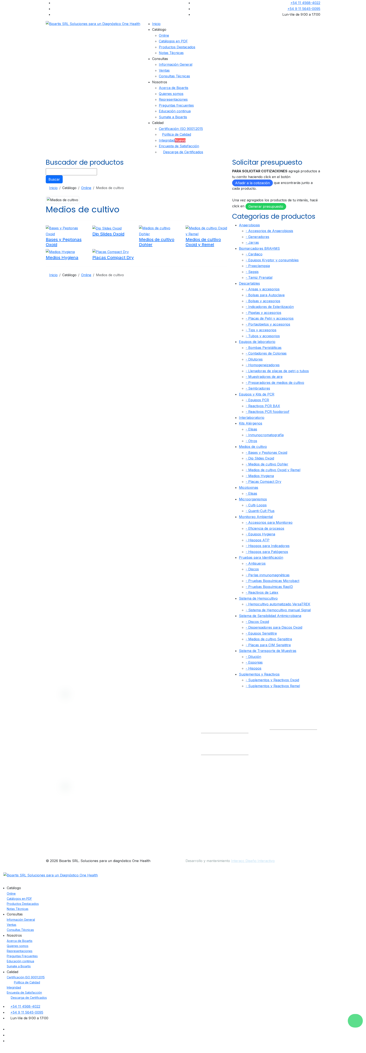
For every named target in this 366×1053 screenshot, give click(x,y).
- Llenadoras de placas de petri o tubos (277, 371)
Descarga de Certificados (183, 152)
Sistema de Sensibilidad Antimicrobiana (270, 616)
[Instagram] (54, 14)
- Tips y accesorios (261, 330)
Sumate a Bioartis (173, 117)
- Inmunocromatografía (265, 435)
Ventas (164, 70)
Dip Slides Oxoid (108, 234)
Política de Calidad (176, 134)
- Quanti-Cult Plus (260, 511)
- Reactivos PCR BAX (263, 406)
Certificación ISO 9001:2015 (181, 129)
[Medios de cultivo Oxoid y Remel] (206, 231)
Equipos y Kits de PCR (256, 394)
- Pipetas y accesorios (263, 313)
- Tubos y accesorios (263, 336)
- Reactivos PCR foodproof (267, 412)
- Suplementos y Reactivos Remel (273, 686)
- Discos (252, 569)
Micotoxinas (248, 487)
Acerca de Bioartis (173, 88)
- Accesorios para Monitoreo (269, 522)
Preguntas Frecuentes (22, 956)
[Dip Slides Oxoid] (107, 228)
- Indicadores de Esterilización (270, 307)
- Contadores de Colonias (266, 353)
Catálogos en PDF (173, 41)
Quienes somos (171, 94)
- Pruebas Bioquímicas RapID (269, 587)
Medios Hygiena (62, 257)
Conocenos (164, 728)
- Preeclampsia (258, 266)
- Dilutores (254, 359)
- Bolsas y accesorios (263, 301)
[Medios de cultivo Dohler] (159, 231)
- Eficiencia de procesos (265, 528)
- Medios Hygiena (260, 476)
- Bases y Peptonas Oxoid (266, 452)
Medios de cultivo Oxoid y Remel (203, 242)
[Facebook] (54, 3)
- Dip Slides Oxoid (260, 458)
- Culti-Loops (256, 505)
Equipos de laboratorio (257, 342)
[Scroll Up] (1, 1050)
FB (308, 726)
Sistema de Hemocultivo (258, 598)
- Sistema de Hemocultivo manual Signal (278, 610)
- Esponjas (254, 662)
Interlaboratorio (251, 417)
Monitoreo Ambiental (256, 517)
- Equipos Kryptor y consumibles (272, 260)
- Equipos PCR (257, 400)
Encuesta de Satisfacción (179, 146)
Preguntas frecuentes (176, 105)
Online (164, 35)
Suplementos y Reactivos (259, 674)
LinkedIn (280, 726)
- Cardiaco (254, 254)
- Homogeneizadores (263, 365)
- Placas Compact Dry (263, 481)
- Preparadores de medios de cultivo (275, 382)
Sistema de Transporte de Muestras (267, 651)
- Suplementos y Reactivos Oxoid (272, 680)
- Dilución (253, 657)
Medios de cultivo (253, 446)
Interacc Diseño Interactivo (253, 861)
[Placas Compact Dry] (110, 251)
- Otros (251, 441)
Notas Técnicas (171, 53)
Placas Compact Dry (113, 257)
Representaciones (173, 99)
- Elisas (251, 429)
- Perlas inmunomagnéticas (268, 575)
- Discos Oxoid (257, 622)
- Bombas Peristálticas (263, 347)
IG (296, 726)
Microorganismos (253, 499)
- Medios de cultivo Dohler (267, 464)
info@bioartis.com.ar (217, 726)
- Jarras (252, 242)
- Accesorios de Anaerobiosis (269, 231)
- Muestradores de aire (264, 377)
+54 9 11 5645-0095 (303, 9)
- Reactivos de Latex (262, 592)
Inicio (156, 24)
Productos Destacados (177, 47)
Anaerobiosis (249, 225)
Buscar (54, 179)
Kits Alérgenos (250, 423)
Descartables (249, 283)
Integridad (172, 140)
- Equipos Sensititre (261, 633)
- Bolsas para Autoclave (265, 295)
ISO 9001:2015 (166, 744)
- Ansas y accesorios (263, 289)
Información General (175, 64)
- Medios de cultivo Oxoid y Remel (273, 470)
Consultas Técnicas (174, 76)
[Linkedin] (54, 9)
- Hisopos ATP (257, 540)
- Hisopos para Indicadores (268, 546)
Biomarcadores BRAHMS (259, 248)
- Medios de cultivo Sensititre (269, 639)
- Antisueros (256, 563)
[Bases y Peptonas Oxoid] (66, 231)
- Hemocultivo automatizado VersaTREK (278, 604)
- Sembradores (258, 388)
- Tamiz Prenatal (259, 277)
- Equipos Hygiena (260, 534)
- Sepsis (252, 272)
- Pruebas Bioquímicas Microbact (272, 581)
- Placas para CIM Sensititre (268, 645)
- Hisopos (253, 668)
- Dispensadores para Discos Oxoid (274, 627)
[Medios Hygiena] (60, 251)
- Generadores (257, 237)
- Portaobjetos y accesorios (268, 324)
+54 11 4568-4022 (305, 3)
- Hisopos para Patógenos (267, 552)
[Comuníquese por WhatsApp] (355, 1021)
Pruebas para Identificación (261, 557)
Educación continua (175, 111)
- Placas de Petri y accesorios (270, 318)
